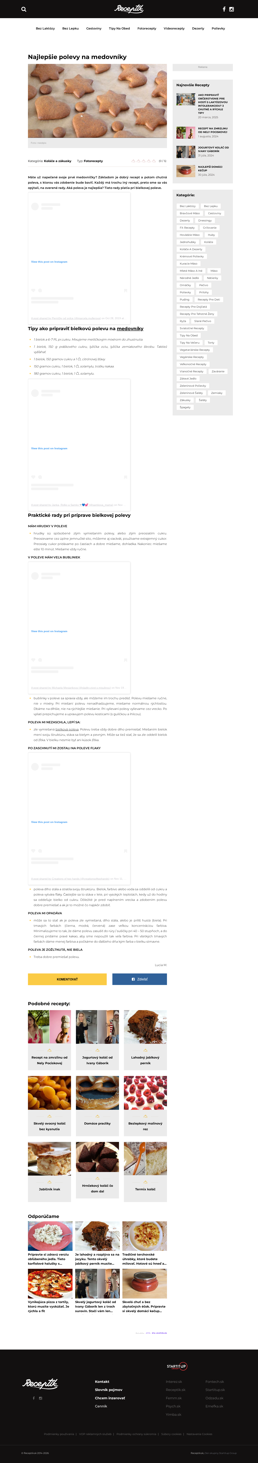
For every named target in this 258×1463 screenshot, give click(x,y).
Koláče (208, 242)
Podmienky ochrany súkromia (136, 1434)
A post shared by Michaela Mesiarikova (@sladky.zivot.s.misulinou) (71, 687)
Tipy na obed (119, 28)
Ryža (183, 321)
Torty (211, 342)
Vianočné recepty (191, 371)
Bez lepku (70, 28)
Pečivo (203, 285)
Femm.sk (174, 1398)
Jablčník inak (49, 1189)
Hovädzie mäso (190, 235)
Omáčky (185, 285)
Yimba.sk (173, 1415)
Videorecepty (174, 28)
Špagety (185, 407)
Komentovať (67, 979)
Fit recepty (187, 227)
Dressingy (205, 220)
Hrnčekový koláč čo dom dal (97, 1188)
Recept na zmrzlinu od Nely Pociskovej (49, 1060)
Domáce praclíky (97, 1123)
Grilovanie (209, 227)
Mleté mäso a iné (191, 270)
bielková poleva (67, 729)
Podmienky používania (59, 1434)
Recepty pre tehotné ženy (197, 314)
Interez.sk (174, 1382)
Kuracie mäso (188, 263)
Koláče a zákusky (57, 161)
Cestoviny (93, 28)
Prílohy (204, 292)
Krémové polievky (192, 256)
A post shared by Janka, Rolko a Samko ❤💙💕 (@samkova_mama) (72, 504)
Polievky (218, 28)
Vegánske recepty (192, 357)
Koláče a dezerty (191, 249)
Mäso (214, 270)
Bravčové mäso (190, 213)
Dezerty (198, 28)
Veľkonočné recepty (193, 364)
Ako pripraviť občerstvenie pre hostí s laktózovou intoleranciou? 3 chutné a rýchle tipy (213, 103)
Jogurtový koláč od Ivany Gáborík (97, 1060)
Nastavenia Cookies (199, 1434)
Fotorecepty (146, 28)
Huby (211, 235)
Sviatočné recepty (192, 328)
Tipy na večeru (189, 342)
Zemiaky (216, 393)
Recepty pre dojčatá (193, 306)
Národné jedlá (189, 278)
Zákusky (185, 400)
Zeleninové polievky (193, 385)
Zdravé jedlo (188, 378)
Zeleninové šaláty (191, 393)
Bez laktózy (45, 28)
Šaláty (203, 400)
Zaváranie (218, 371)
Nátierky (212, 278)
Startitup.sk (215, 1390)
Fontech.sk (214, 1382)
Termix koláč (145, 1189)
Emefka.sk (214, 1406)
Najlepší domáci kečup (210, 168)
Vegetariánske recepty (195, 350)
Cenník (101, 1406)
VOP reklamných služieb (95, 1434)
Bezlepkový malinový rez (145, 1126)
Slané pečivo (202, 321)
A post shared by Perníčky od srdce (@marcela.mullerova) (66, 318)
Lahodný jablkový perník (145, 1060)
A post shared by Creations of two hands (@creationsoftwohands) (70, 878)
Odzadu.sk (214, 1398)
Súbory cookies (171, 1434)
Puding (184, 299)
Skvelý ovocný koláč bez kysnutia (50, 1126)
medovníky (130, 328)
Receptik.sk (175, 1390)
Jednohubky (188, 242)
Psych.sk (173, 1406)
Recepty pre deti (209, 299)
